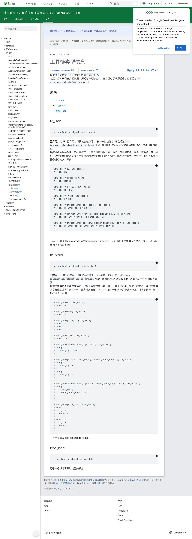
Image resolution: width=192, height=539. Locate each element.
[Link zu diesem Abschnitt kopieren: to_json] (64, 121)
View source (89, 70)
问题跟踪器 (123, 510)
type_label (61, 110)
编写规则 (19, 19)
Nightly (130, 70)
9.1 (142, 70)
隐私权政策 (56, 533)
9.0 (147, 70)
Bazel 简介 (31, 3)
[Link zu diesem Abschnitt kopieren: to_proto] (66, 255)
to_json (60, 100)
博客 (46, 506)
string (57, 132)
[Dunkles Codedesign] (156, 129)
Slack (120, 515)
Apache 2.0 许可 (137, 480)
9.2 (137, 70)
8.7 (152, 70)
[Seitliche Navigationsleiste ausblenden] (36, 534)
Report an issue (63, 70)
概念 (6, 19)
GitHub (169, 3)
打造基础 (54, 31)
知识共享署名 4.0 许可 (90, 480)
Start (180, 48)
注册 (115, 31)
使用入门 (48, 3)
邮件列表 (88, 31)
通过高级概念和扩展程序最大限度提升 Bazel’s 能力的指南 (42, 13)
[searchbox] (20, 28)
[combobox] (123, 3)
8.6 (156, 70)
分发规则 (35, 19)
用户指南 (63, 3)
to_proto (60, 105)
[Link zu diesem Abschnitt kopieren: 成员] (60, 92)
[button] (20, 38)
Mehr (88, 3)
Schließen (164, 48)
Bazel (52, 54)
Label (57, 459)
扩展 (77, 3)
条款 (46, 533)
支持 (120, 506)
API (48, 19)
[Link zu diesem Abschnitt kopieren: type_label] (68, 448)
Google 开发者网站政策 (64, 483)
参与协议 (102, 31)
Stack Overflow (125, 520)
